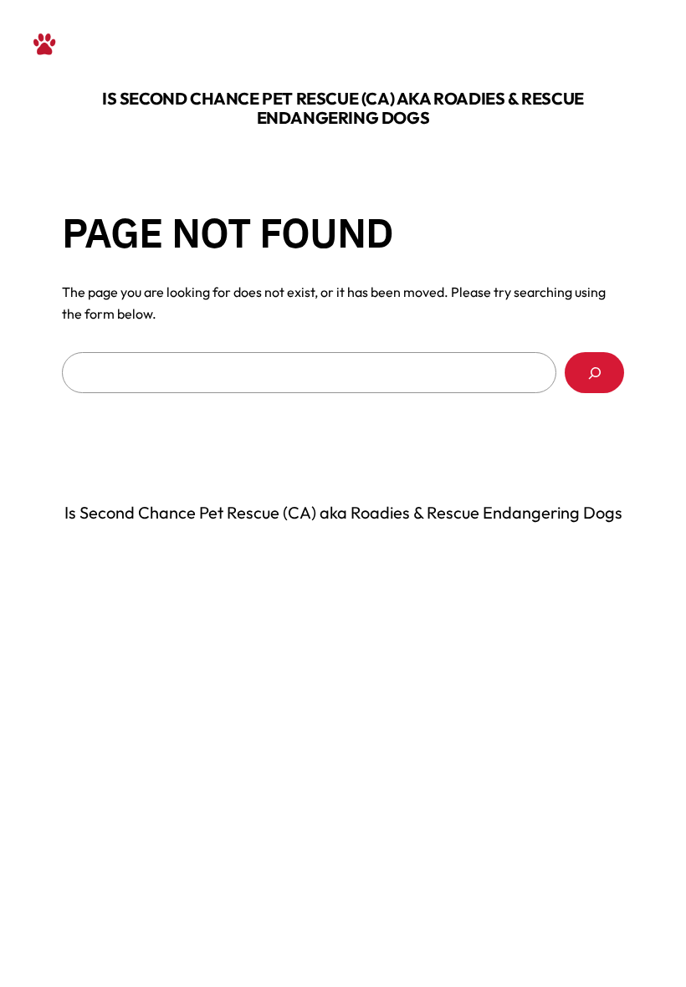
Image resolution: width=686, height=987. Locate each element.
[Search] (594, 372)
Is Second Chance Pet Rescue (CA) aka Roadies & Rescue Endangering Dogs (343, 108)
